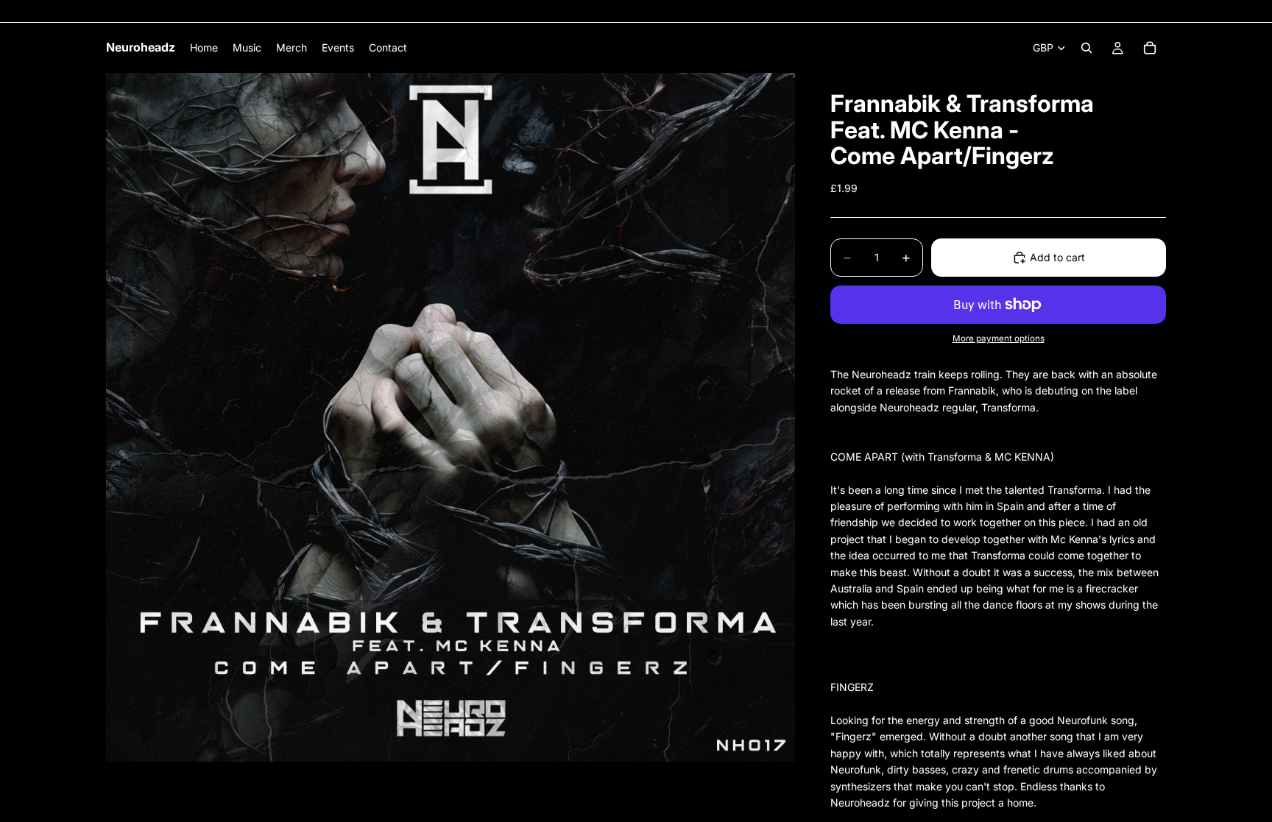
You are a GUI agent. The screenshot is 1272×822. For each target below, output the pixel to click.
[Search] (1086, 48)
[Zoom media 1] (450, 417)
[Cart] (1150, 48)
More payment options (999, 338)
